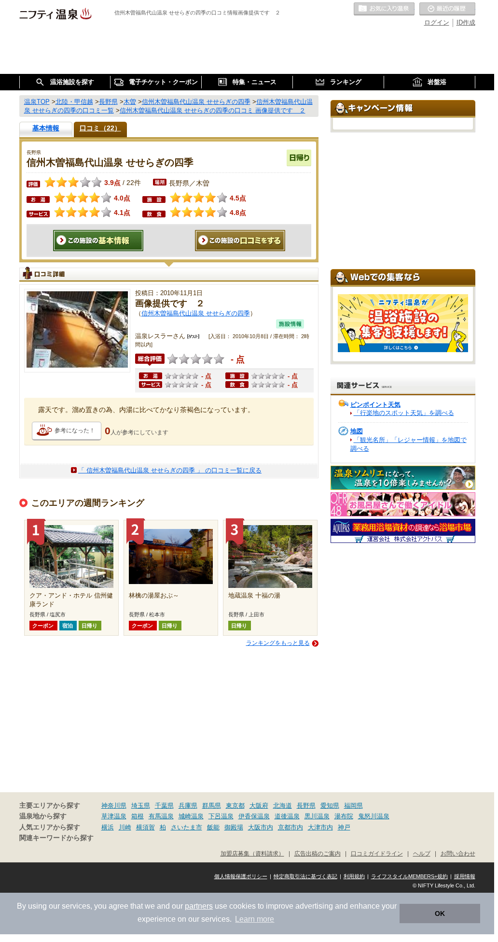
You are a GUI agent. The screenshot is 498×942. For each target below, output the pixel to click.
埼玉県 (140, 805)
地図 (356, 431)
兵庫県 (188, 805)
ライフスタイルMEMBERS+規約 (409, 876)
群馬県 (211, 805)
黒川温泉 (317, 816)
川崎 (125, 827)
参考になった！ (75, 430)
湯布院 (343, 816)
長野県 (306, 805)
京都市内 (290, 827)
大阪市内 (260, 827)
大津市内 (320, 827)
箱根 (137, 816)
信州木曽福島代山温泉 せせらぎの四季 (195, 313)
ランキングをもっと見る (278, 643)
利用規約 (354, 876)
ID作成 (465, 22)
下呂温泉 (221, 816)
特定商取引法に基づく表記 (305, 876)
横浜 (107, 827)
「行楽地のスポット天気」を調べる (404, 412)
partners (199, 906)
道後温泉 (287, 816)
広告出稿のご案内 (317, 853)
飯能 (213, 827)
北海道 (282, 805)
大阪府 (258, 805)
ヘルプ (421, 853)
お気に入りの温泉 (384, 9)
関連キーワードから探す (56, 838)
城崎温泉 (191, 816)
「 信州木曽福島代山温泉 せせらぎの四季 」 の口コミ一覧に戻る (170, 470)
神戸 (344, 827)
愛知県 (329, 805)
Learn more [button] (254, 919)
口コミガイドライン (377, 853)
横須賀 (145, 827)
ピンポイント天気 (375, 404)
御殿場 (233, 827)
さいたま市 (186, 827)
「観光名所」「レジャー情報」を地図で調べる (408, 444)
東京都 (235, 805)
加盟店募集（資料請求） (252, 853)
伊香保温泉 (254, 816)
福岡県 (353, 805)
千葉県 (164, 805)
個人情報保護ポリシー (240, 876)
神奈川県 (113, 805)
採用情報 (464, 876)
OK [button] (440, 913)
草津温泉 (113, 816)
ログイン (436, 22)
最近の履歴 (447, 9)
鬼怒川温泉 (373, 816)
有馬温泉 (161, 816)
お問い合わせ (458, 853)
